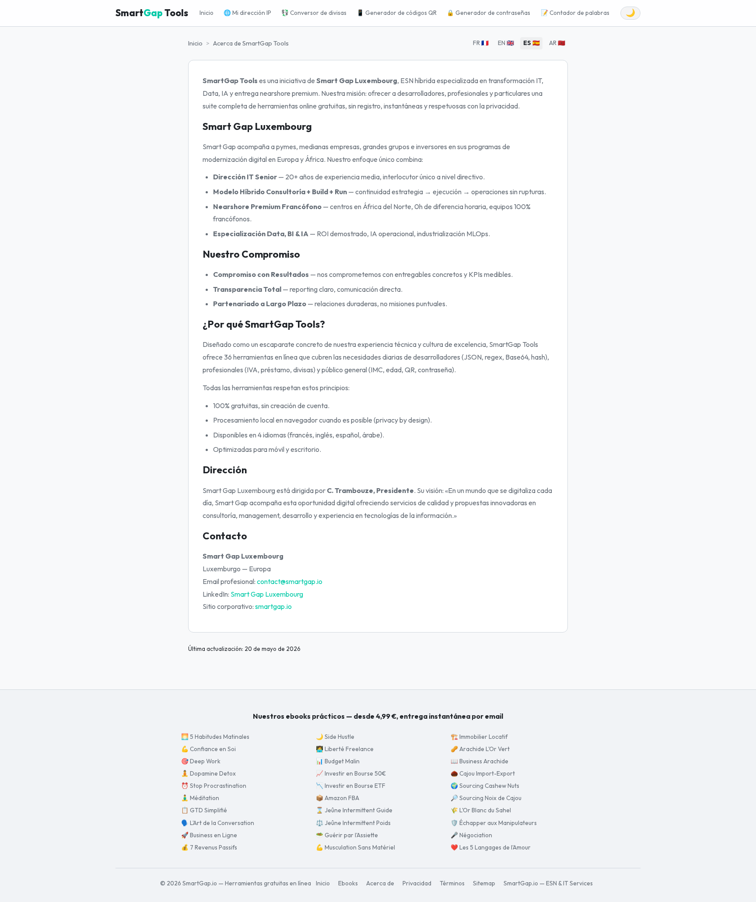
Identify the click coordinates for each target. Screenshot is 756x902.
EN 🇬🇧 (506, 43)
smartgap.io (273, 606)
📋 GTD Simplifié (204, 810)
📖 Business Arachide (479, 761)
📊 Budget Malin (338, 761)
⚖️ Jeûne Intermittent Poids (353, 823)
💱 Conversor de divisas (313, 13)
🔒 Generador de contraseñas (488, 13)
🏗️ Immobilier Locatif (479, 737)
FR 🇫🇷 (481, 43)
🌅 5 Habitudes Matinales (215, 737)
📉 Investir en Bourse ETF (350, 786)
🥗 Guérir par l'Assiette (347, 835)
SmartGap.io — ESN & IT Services (548, 883)
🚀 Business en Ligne (209, 835)
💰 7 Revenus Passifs (209, 847)
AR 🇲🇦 (557, 43)
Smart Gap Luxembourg (267, 594)
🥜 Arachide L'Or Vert (480, 749)
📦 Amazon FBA (337, 798)
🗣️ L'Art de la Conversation (217, 823)
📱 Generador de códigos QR (397, 13)
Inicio (207, 13)
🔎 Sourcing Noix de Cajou (486, 798)
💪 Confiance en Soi (208, 749)
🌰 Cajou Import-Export (483, 773)
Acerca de (380, 883)
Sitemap (484, 883)
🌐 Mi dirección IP (247, 13)
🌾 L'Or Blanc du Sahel (481, 810)
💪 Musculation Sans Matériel (355, 847)
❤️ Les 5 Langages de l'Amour (491, 847)
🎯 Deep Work (200, 761)
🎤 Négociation (471, 835)
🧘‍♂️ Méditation (200, 798)
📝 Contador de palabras (575, 13)
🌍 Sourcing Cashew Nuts (485, 786)
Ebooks (348, 883)
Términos (452, 883)
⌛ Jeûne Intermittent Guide (354, 810)
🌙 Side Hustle (335, 737)
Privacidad (416, 883)
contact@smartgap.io (289, 581)
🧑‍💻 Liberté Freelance (345, 749)
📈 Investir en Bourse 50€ (351, 773)
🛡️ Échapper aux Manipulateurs (494, 823)
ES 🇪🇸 (531, 43)
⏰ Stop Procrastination (213, 786)
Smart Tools (152, 12)
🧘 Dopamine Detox (208, 773)
